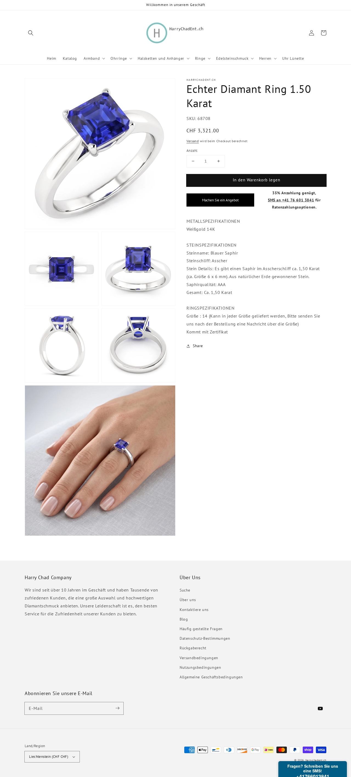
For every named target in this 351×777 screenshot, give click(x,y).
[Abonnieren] (117, 708)
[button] (31, 33)
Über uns (188, 599)
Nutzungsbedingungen (200, 667)
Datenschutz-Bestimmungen (205, 638)
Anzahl (191, 150)
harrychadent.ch (316, 760)
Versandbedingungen (199, 657)
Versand (192, 141)
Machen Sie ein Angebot (220, 199)
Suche (185, 590)
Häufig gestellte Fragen (201, 628)
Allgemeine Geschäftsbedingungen (211, 677)
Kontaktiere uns (194, 609)
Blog (184, 619)
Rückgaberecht (193, 647)
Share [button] (198, 345)
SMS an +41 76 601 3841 (291, 199)
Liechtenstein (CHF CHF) (48, 756)
